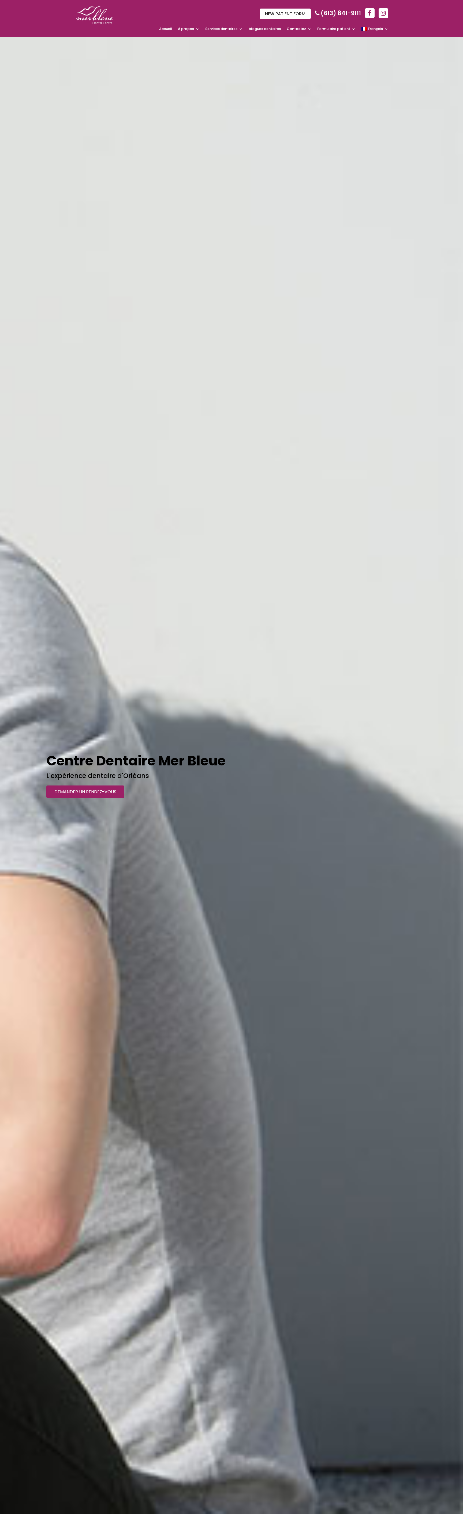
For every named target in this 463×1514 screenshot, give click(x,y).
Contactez (296, 29)
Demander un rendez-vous (85, 792)
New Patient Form (285, 14)
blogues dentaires (265, 29)
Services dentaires (221, 29)
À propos (186, 29)
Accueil (165, 29)
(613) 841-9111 (341, 13)
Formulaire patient (333, 29)
